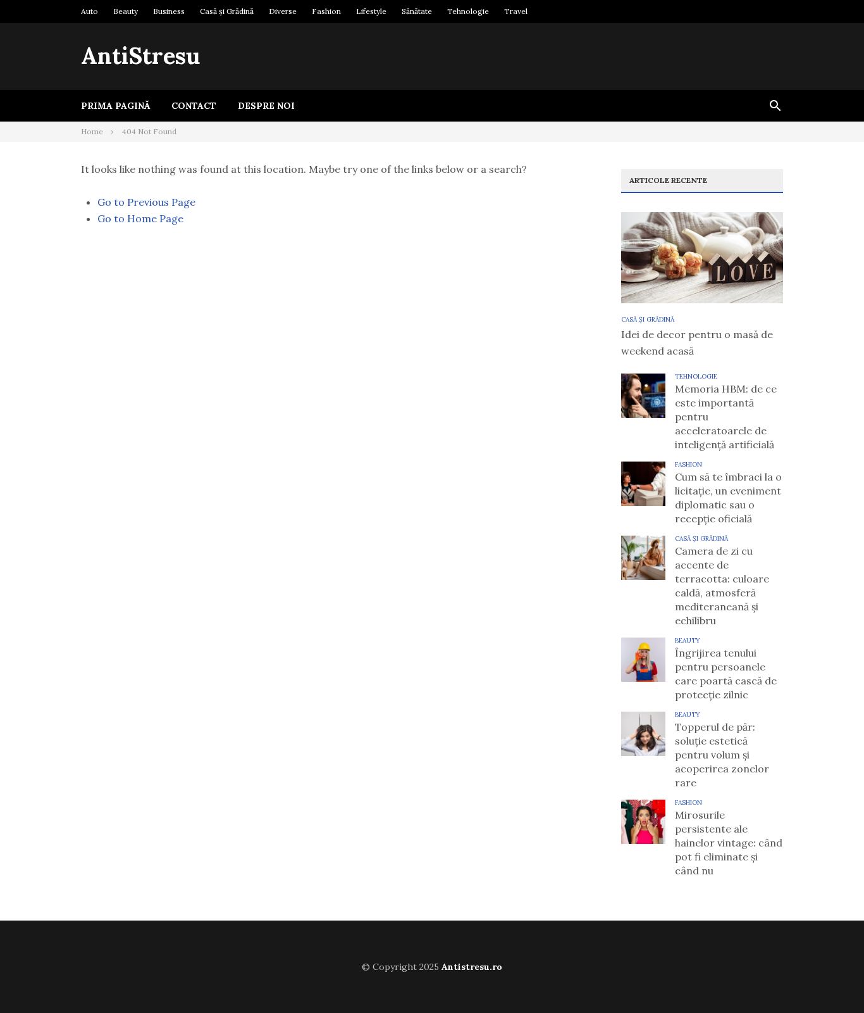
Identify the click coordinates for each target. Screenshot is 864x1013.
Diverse (283, 11)
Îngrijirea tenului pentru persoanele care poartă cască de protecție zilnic (726, 673)
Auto (89, 11)
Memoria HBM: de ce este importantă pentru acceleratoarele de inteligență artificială (726, 416)
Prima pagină (115, 105)
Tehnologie (468, 11)
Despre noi (266, 105)
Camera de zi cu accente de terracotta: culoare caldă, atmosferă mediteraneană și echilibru (722, 585)
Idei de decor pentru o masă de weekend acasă (697, 342)
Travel (516, 11)
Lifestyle (371, 11)
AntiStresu (140, 55)
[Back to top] (828, 977)
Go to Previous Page (146, 202)
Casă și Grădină (227, 11)
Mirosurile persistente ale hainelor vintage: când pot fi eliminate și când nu (728, 843)
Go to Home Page (140, 218)
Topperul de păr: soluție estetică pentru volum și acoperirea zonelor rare (722, 754)
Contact (193, 105)
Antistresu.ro (471, 966)
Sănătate (417, 11)
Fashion (326, 11)
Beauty (125, 11)
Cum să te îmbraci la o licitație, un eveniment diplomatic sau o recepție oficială (728, 497)
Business (169, 11)
